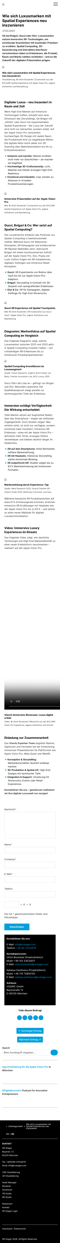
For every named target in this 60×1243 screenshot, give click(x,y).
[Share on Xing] (35, 1017)
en (7, 1134)
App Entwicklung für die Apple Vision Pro (25, 1066)
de (12, 1134)
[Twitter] (24, 1017)
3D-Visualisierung (10, 1176)
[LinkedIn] (22, 1234)
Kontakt (5, 1207)
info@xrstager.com (25, 944)
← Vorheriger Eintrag (30, 1030)
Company (10, 859)
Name (8, 844)
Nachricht (10, 809)
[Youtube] (17, 1234)
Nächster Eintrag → (30, 1039)
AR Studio (7, 1197)
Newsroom (7, 1203)
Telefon (8, 888)
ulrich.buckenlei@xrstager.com (31, 964)
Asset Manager (9, 1182)
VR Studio (7, 1193)
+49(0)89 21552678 (16, 1162)
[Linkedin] (30, 1017)
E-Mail (8, 874)
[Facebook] (19, 1017)
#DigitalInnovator (12, 1090)
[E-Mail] (41, 1017)
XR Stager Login (10, 1211)
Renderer (6, 1186)
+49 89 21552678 (26, 947)
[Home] (3, 1126)
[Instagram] (12, 1234)
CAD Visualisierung (11, 1172)
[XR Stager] (3, 4)
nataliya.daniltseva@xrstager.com (33, 977)
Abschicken (17, 926)
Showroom (7, 1189)
